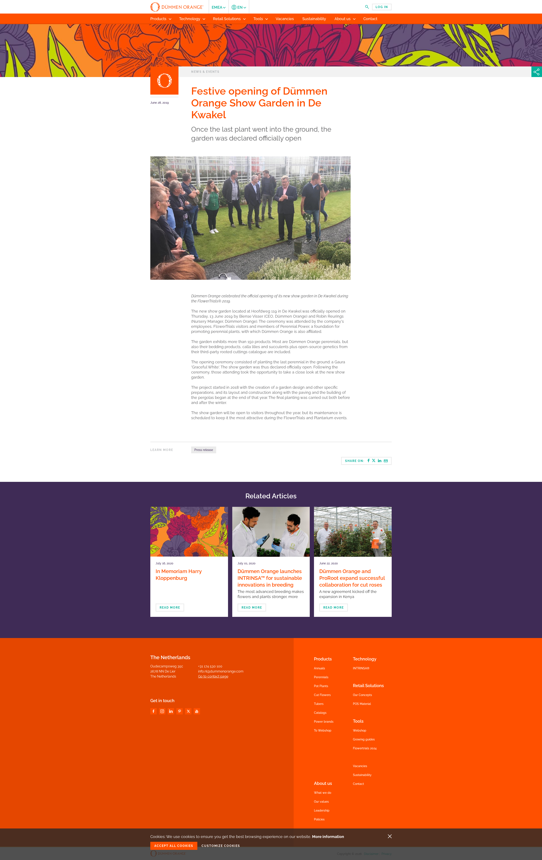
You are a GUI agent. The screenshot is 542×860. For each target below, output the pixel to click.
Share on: (355, 461)
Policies (319, 819)
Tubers (319, 704)
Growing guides (364, 739)
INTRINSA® (361, 668)
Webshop (359, 730)
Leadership (321, 810)
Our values (321, 801)
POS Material (362, 704)
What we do (322, 792)
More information (328, 836)
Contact (358, 784)
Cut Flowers (322, 695)
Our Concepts (362, 695)
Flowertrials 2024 (365, 748)
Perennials (321, 677)
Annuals (319, 668)
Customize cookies (221, 846)
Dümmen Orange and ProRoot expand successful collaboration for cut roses (352, 578)
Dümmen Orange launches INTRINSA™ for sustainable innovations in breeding (270, 578)
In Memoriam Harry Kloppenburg (179, 574)
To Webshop (322, 730)
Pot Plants (321, 686)
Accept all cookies (173, 846)
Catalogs (320, 712)
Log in (382, 7)
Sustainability (362, 775)
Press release (203, 450)
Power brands (323, 721)
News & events (205, 71)
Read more (170, 607)
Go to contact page (213, 676)
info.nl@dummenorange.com (220, 671)
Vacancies (360, 766)
